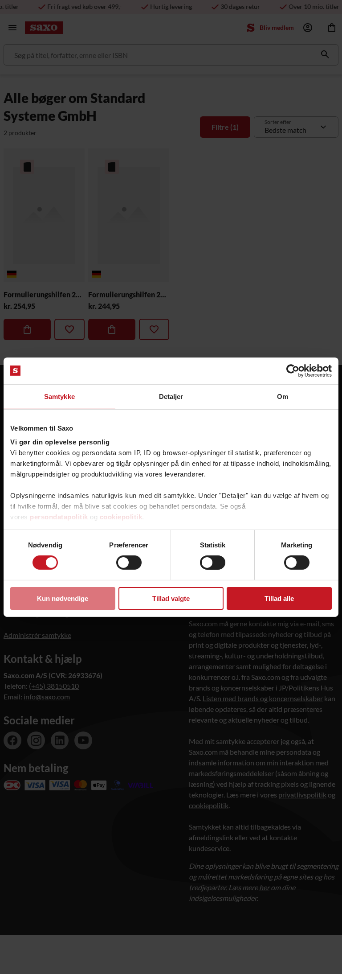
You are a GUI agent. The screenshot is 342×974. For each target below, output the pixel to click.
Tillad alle (279, 598)
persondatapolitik (59, 517)
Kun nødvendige (62, 598)
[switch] (129, 562)
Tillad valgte (171, 598)
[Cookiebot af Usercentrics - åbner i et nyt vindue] (293, 370)
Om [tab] (282, 396)
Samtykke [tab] (59, 396)
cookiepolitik (121, 517)
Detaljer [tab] (171, 396)
